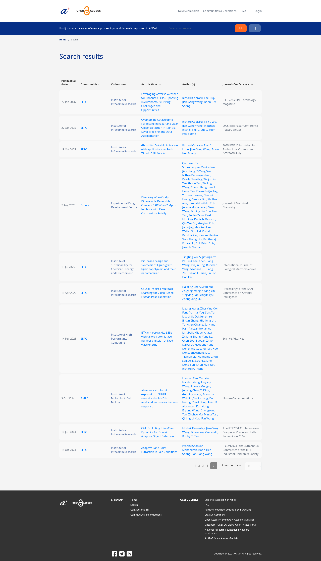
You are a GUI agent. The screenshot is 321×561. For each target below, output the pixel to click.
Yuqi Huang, (201, 398)
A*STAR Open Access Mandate (221, 538)
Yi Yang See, (203, 171)
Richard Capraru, (193, 98)
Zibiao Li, (195, 273)
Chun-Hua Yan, (205, 364)
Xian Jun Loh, (209, 273)
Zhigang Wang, (192, 291)
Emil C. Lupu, (200, 130)
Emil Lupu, (210, 98)
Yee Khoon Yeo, (192, 183)
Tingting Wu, (190, 257)
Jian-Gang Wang (202, 454)
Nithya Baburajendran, (196, 175)
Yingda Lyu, (207, 295)
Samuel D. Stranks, (194, 360)
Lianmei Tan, (190, 378)
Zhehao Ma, (196, 414)
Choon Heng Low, (202, 187)
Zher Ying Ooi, (209, 308)
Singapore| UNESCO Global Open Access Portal (230, 524)
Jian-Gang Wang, (193, 102)
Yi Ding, (205, 390)
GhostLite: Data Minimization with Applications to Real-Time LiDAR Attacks (159, 149)
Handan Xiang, (191, 382)
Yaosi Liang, (200, 402)
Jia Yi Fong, (189, 171)
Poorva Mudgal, (201, 386)
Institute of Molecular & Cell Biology (121, 398)
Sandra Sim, (199, 199)
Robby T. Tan (190, 436)
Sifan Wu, (207, 287)
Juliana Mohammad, (195, 207)
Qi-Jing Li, (188, 418)
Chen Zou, (189, 340)
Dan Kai (187, 277)
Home (62, 39)
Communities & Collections (220, 11)
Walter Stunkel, (192, 231)
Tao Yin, (204, 378)
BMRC (84, 398)
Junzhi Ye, (206, 316)
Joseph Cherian (191, 247)
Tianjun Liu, (190, 356)
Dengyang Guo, (192, 348)
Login (258, 11)
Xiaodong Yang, (204, 344)
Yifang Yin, (208, 291)
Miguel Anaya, (203, 332)
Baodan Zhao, (204, 340)
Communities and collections (146, 514)
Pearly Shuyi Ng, (192, 179)
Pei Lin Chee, (190, 261)
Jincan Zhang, (191, 320)
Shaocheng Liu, (200, 352)
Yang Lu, (207, 336)
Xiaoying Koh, (206, 223)
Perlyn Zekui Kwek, (200, 215)
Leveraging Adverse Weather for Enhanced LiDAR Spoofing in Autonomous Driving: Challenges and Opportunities (159, 102)
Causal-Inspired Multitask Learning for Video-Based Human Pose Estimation (157, 293)
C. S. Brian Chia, (205, 243)
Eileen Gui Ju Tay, (207, 191)
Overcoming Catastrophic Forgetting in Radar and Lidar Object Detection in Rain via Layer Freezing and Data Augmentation (159, 128)
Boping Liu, (198, 211)
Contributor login (139, 509)
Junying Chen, (191, 390)
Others (85, 205)
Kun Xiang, (202, 406)
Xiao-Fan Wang (204, 418)
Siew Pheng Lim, (192, 239)
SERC (84, 102)
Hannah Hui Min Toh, (202, 203)
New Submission (188, 11)
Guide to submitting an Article (221, 499)
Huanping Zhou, (208, 356)
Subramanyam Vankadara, (198, 167)
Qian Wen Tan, (191, 163)
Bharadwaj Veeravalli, (204, 432)
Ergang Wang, (191, 410)
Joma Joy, (188, 227)
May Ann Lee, (202, 227)
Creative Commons (215, 514)
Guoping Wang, (192, 394)
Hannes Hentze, (208, 235)
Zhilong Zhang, (192, 336)
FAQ (243, 11)
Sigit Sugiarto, (208, 257)
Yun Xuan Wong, (193, 195)
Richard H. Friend (192, 368)
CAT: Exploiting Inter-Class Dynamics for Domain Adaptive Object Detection (158, 432)
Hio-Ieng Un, (208, 320)
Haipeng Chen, (191, 287)
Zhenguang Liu (191, 299)
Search (134, 504)
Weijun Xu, (210, 179)
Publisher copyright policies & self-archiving (228, 509)
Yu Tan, (207, 348)
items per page (231, 465)
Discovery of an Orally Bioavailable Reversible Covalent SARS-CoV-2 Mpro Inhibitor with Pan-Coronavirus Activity (158, 205)
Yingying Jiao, (191, 295)
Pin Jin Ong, (198, 265)
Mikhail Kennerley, (194, 428)
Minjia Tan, (211, 414)
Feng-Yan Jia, (190, 312)
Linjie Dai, (193, 316)
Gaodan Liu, (197, 269)
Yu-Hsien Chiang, (193, 324)
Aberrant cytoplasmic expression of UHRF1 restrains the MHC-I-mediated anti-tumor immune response (159, 398)
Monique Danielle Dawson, (199, 219)
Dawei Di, (188, 344)
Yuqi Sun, (205, 312)
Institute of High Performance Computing (121, 338)
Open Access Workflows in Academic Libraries (229, 519)
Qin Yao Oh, (190, 223)
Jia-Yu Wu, (210, 121)
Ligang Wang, (191, 308)
